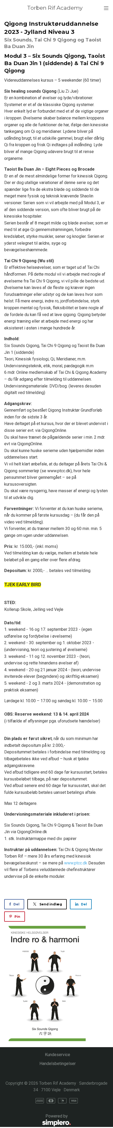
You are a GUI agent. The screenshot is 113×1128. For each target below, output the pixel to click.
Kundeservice (57, 1054)
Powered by (36, 1119)
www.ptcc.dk (75, 863)
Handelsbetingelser (57, 1063)
